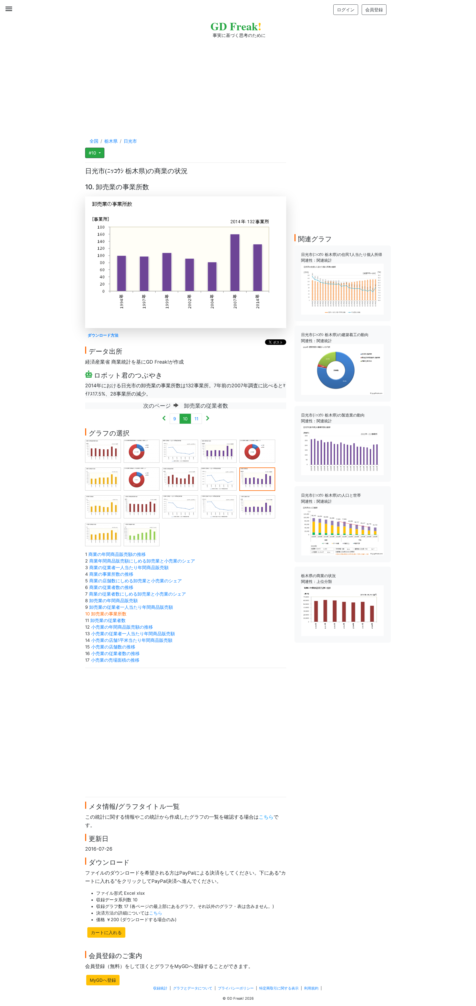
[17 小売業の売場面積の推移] (141, 534)
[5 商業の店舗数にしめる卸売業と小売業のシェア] (257, 451)
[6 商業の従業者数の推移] (103, 479)
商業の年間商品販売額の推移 (117, 554)
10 (185, 418)
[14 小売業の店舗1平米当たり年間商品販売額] (219, 506)
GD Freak (235, 26)
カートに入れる (106, 932)
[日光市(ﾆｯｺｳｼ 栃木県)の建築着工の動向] (342, 369)
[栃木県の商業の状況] (342, 610)
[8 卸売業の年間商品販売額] (180, 479)
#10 (93, 153)
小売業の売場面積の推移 (115, 660)
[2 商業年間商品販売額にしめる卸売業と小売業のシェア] (141, 451)
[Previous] (164, 418)
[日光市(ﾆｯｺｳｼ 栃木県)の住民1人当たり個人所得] (342, 288)
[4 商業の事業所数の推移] (219, 451)
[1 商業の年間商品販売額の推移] (103, 451)
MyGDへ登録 (103, 980)
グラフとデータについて (192, 988)
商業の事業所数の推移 (111, 574)
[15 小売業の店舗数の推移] (257, 506)
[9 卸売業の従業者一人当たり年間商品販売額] (219, 479)
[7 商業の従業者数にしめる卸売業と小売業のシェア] (141, 479)
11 (196, 418)
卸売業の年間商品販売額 (113, 600)
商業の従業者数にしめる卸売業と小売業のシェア (137, 594)
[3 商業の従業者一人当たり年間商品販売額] (180, 451)
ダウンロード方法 (103, 335)
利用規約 (311, 988)
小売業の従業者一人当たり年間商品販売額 (133, 633)
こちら (266, 817)
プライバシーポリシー (236, 988)
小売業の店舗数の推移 (113, 647)
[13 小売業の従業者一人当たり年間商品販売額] (180, 506)
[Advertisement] (238, 82)
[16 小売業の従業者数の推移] (103, 534)
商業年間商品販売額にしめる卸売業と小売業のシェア (142, 561)
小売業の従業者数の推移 (115, 653)
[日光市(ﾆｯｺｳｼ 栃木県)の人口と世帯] (342, 529)
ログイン (346, 9)
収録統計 (160, 988)
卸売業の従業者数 (108, 620)
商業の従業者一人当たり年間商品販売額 (129, 567)
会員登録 (374, 9)
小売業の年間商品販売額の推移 (122, 627)
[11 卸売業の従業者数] (103, 506)
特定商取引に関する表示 (279, 988)
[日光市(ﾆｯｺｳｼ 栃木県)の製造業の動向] (342, 449)
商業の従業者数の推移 (111, 587)
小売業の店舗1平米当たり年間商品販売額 (131, 640)
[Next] (207, 418)
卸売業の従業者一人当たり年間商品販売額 (131, 607)
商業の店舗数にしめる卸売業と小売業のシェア (135, 580)
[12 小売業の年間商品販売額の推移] (141, 506)
